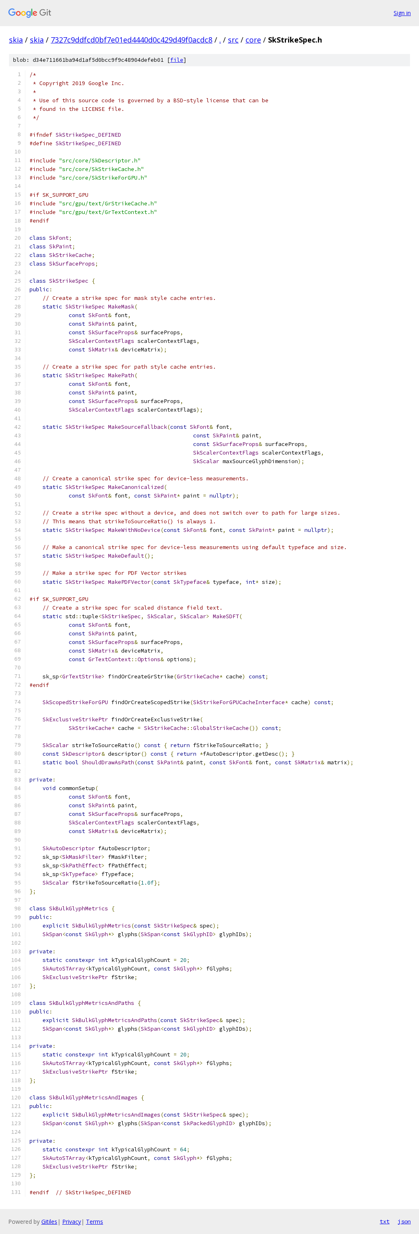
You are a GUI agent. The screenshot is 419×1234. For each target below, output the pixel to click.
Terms (94, 1221)
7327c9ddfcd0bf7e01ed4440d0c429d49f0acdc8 (131, 40)
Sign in (402, 13)
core (253, 40)
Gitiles (49, 1221)
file (176, 59)
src (233, 40)
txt (385, 1221)
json (404, 1221)
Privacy (71, 1221)
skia (16, 40)
